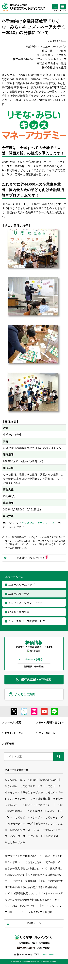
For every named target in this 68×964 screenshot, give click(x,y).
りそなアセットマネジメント (36, 804)
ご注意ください (34, 862)
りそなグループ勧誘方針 (24, 880)
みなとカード (35, 836)
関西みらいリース (20, 829)
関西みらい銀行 (49, 779)
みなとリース (17, 836)
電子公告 (50, 862)
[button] (55, 10)
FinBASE (50, 811)
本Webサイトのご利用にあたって (23, 856)
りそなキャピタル (33, 792)
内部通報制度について (25, 893)
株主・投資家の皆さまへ (51, 722)
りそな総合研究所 (40, 798)
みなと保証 (52, 836)
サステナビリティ (14, 733)
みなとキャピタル (15, 842)
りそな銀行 (11, 779)
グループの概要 (13, 722)
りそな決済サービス (31, 786)
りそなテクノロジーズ (20, 823)
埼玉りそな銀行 (29, 779)
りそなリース (12, 792)
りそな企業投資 (34, 811)
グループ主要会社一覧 (16, 770)
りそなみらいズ (54, 817)
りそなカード (52, 786)
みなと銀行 (11, 786)
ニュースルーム (47, 733)
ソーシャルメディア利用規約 (36, 912)
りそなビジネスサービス (28, 817)
